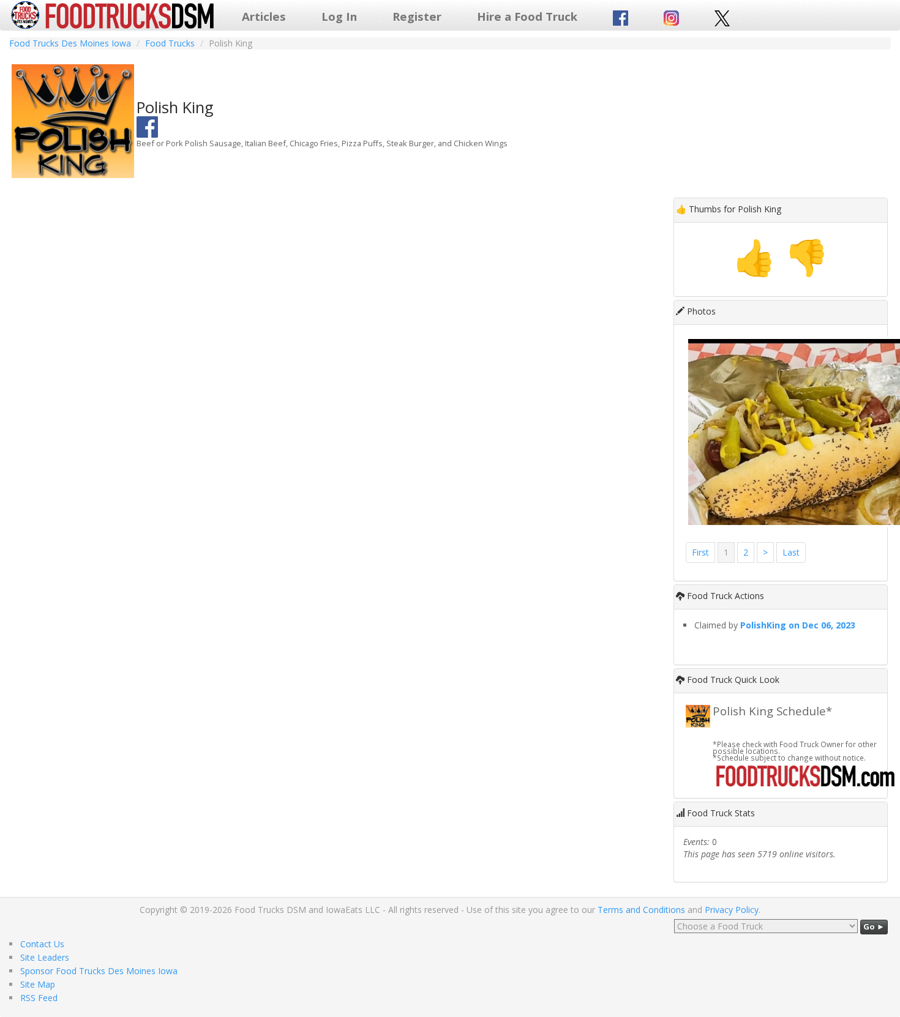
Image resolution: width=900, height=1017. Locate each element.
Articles (264, 16)
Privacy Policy (732, 909)
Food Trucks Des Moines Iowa (70, 43)
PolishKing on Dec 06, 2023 (797, 625)
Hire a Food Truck (527, 16)
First (700, 552)
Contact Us (42, 944)
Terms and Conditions (641, 909)
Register (416, 16)
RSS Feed (39, 998)
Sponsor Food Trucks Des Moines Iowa (99, 971)
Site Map (37, 984)
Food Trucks (170, 43)
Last (791, 552)
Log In (339, 16)
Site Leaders (44, 957)
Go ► (874, 926)
